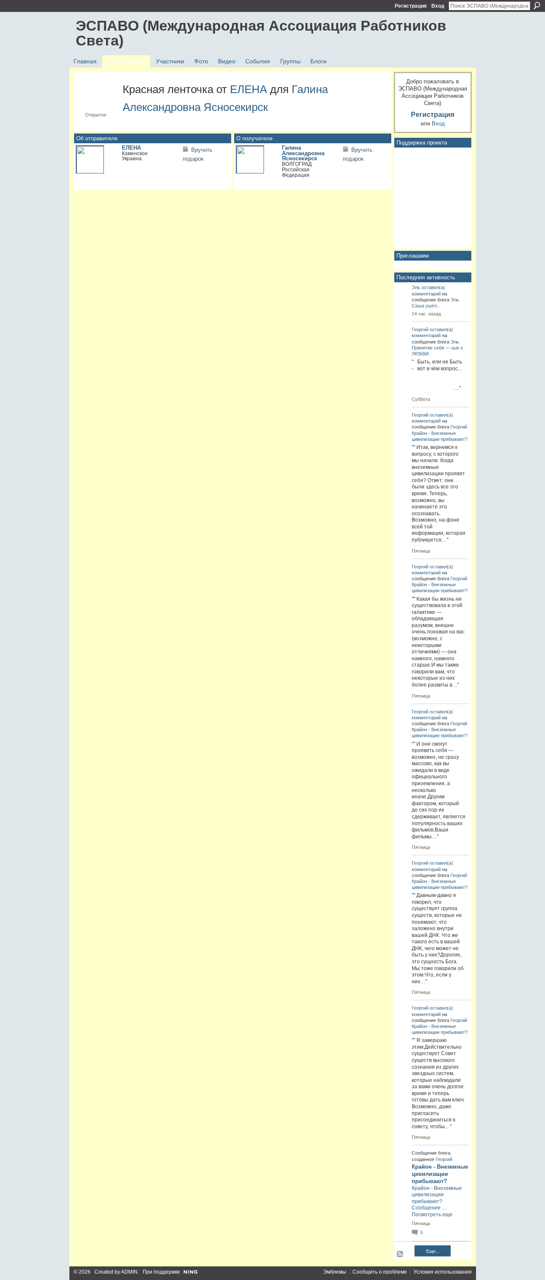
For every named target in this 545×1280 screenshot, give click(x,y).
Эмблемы (334, 1272)
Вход (438, 6)
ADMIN (129, 1272)
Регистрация (411, 6)
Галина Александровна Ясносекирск (303, 153)
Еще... (432, 1251)
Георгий (420, 329)
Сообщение (426, 1208)
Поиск (537, 5)
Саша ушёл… (427, 305)
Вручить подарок (197, 154)
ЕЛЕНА (248, 89)
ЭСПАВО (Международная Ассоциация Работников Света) (261, 32)
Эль (416, 287)
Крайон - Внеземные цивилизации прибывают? (440, 1174)
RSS (400, 1254)
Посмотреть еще (432, 1215)
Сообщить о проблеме (380, 1272)
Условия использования (442, 1272)
